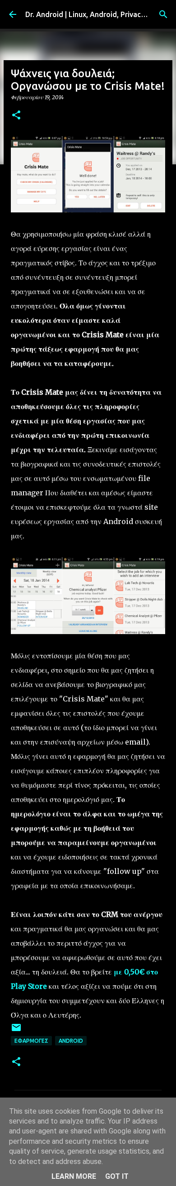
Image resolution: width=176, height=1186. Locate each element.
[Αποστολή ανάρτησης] (16, 1031)
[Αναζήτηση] (163, 14)
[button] (16, 116)
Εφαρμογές (31, 1041)
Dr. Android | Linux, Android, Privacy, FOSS (95, 14)
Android (71, 1041)
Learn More (73, 1176)
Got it (117, 1176)
